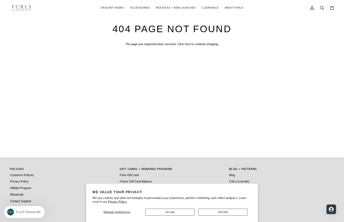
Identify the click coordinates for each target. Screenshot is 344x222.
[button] (234, 8)
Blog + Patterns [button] (243, 169)
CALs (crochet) (239, 181)
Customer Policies (22, 175)
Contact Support (20, 201)
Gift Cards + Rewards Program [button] (146, 169)
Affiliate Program (20, 188)
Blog (232, 175)
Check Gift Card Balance (136, 181)
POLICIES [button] (17, 169)
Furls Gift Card (129, 175)
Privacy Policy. (117, 201)
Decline (223, 212)
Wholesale (16, 194)
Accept (170, 212)
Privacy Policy (19, 181)
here (188, 44)
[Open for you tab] (331, 209)
